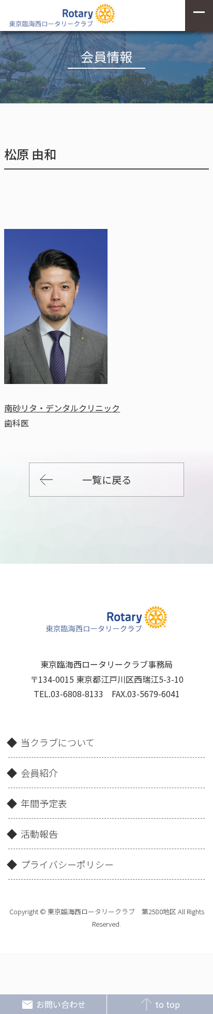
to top (167, 1004)
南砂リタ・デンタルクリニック (62, 408)
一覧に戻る (106, 479)
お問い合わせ (61, 1004)
